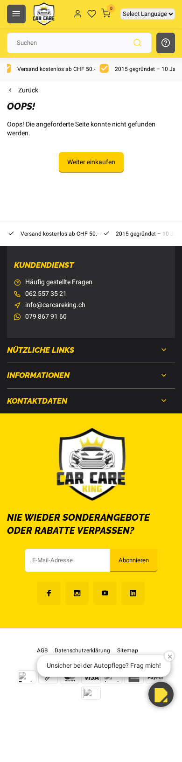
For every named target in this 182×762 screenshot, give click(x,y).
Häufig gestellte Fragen (58, 282)
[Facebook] (49, 593)
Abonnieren (134, 560)
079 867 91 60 (46, 317)
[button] (161, 694)
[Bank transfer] (26, 677)
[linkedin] (133, 593)
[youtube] (105, 593)
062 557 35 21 (46, 294)
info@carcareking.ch (55, 305)
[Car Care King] (44, 14)
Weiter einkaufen (91, 162)
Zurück (28, 90)
